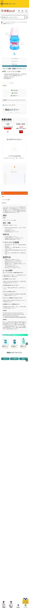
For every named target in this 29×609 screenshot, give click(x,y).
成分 (3, 196)
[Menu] (26, 10)
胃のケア (5, 358)
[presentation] (27, 344)
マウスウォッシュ (16, 22)
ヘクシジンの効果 (6, 199)
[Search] (26, 17)
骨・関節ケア (14, 358)
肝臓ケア (23, 358)
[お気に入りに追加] (7, 132)
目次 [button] (14, 193)
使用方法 (4, 203)
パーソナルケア (7, 22)
